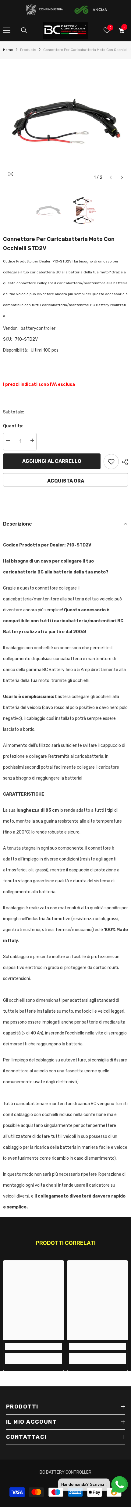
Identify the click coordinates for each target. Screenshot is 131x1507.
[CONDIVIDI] (123, 462)
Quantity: (13, 426)
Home (8, 50)
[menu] (6, 30)
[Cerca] (24, 30)
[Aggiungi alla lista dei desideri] (111, 461)
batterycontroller (38, 328)
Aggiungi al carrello (51, 461)
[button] (110, 177)
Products (28, 50)
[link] (33, 1346)
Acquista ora (65, 481)
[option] (65, 121)
